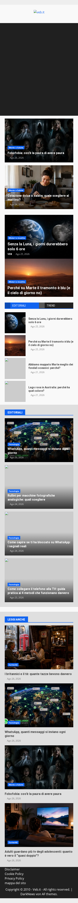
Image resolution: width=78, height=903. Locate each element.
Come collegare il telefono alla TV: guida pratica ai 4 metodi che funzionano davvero (38, 591)
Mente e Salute (16, 147)
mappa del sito (15, 883)
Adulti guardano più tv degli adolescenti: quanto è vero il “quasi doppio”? (39, 825)
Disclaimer (12, 869)
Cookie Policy (14, 874)
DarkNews (27, 894)
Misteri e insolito (17, 238)
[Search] (69, 27)
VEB (10, 254)
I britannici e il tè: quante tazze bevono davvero (39, 647)
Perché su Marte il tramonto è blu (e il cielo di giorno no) (15, 345)
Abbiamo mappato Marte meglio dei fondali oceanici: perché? (15, 368)
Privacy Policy (14, 878)
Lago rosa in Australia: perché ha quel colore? (15, 391)
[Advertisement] (39, 74)
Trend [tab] (51, 305)
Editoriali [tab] (19, 305)
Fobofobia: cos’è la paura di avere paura (39, 140)
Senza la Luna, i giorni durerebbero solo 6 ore (15, 322)
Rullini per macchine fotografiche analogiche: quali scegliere (31, 497)
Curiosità (13, 664)
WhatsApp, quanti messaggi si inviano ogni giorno (39, 705)
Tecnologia (14, 444)
